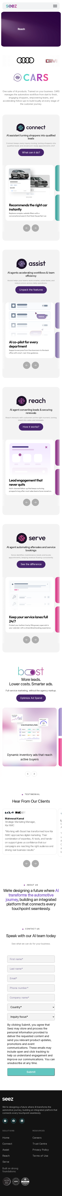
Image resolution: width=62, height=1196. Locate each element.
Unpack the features (31, 289)
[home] (11, 6)
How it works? (31, 426)
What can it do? (31, 152)
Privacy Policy (41, 1149)
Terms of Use (40, 1155)
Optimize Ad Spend (31, 697)
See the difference (31, 564)
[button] (55, 6)
